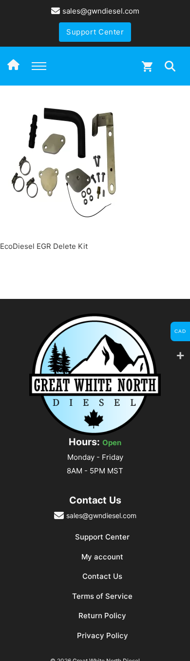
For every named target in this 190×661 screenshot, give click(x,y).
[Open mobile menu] (39, 66)
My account (102, 556)
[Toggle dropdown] (170, 66)
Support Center (95, 31)
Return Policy (102, 615)
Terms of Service (102, 596)
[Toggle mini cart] (147, 66)
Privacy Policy (102, 635)
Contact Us (102, 576)
